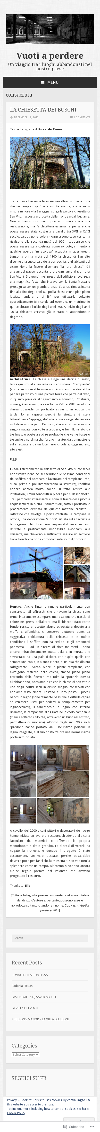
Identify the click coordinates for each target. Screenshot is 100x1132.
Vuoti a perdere (50, 56)
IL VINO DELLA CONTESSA (30, 975)
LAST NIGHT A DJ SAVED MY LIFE (34, 997)
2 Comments (82, 117)
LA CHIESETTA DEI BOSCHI (43, 110)
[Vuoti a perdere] (50, 43)
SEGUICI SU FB (29, 1078)
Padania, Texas (22, 986)
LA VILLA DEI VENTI (25, 1008)
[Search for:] (50, 938)
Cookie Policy (16, 1113)
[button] (36, 564)
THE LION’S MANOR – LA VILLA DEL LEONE (40, 1019)
